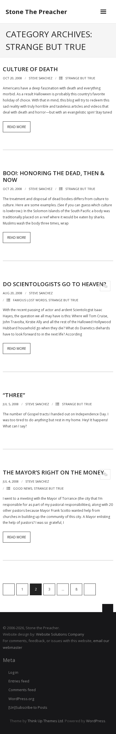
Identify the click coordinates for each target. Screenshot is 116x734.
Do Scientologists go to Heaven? (54, 284)
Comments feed (22, 689)
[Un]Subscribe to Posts (27, 707)
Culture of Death (30, 69)
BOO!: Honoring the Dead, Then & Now (53, 176)
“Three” (14, 395)
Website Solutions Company (60, 634)
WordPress (95, 720)
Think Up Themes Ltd (45, 720)
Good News (22, 488)
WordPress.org (21, 698)
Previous (9, 589)
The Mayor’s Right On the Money (53, 472)
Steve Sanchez (40, 78)
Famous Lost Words (30, 300)
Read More (16, 126)
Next (90, 589)
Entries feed (18, 681)
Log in (13, 672)
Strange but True (80, 78)
